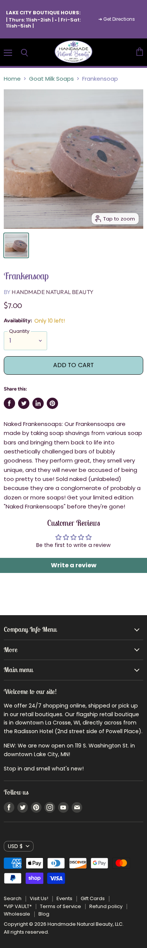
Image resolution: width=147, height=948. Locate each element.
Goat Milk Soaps (51, 78)
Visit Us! (39, 898)
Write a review (73, 565)
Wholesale (17, 913)
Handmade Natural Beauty (52, 292)
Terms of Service (60, 906)
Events (64, 898)
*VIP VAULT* (18, 906)
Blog (43, 913)
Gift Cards (93, 898)
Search (12, 898)
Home (12, 78)
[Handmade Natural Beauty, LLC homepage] (73, 52)
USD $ (15, 846)
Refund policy (105, 906)
